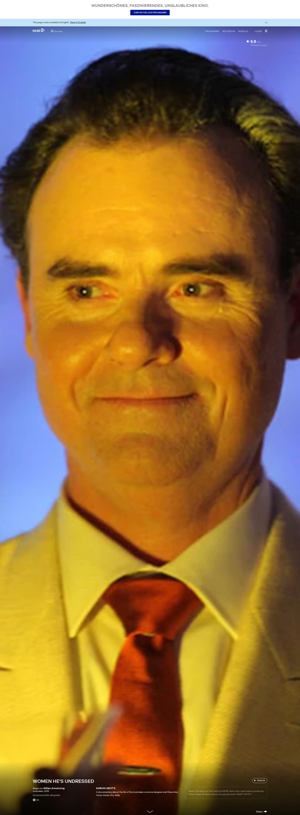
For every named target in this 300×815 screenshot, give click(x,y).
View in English (78, 22)
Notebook (228, 31)
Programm (212, 31)
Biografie (55, 795)
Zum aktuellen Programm (150, 12)
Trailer (261, 780)
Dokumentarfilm (41, 795)
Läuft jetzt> (244, 794)
